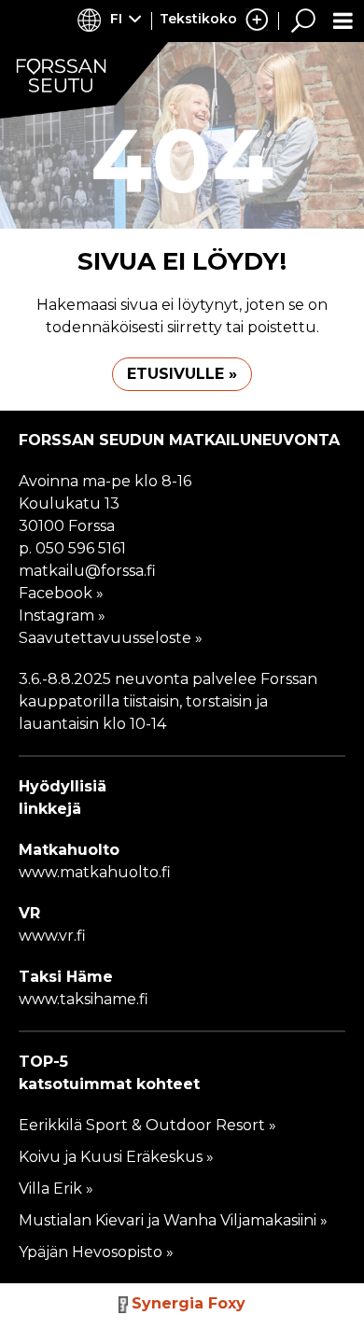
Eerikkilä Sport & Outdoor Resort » (147, 1125)
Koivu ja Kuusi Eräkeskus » (116, 1157)
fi (116, 18)
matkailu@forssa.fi (87, 571)
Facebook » (61, 593)
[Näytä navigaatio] (343, 21)
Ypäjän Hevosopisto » (96, 1252)
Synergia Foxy (188, 1303)
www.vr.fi (52, 935)
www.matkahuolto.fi (95, 872)
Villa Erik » (56, 1188)
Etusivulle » (182, 374)
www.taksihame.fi (85, 999)
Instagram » (62, 615)
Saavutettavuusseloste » (111, 638)
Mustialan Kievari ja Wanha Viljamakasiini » (173, 1220)
